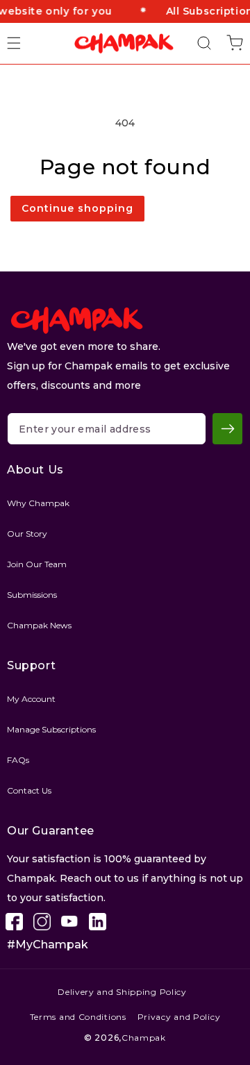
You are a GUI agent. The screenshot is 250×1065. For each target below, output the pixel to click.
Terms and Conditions (78, 1017)
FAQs (18, 760)
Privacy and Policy (179, 1017)
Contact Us (29, 790)
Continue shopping (77, 208)
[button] (22, 43)
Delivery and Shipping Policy (122, 992)
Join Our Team (37, 564)
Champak (144, 1037)
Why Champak (38, 503)
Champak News (39, 625)
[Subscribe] (227, 428)
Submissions (32, 594)
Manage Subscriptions (51, 729)
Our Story (27, 533)
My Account (31, 699)
